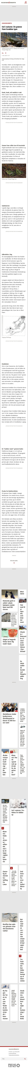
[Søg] (25, 1058)
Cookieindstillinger (12, 1053)
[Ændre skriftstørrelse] (2, 53)
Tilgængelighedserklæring (14, 1055)
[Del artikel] (5, 53)
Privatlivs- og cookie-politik (14, 1051)
